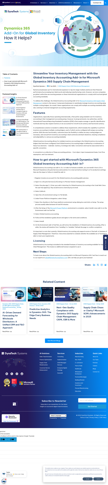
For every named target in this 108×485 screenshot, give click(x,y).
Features (7, 78)
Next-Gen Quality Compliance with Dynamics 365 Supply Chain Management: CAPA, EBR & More (67, 294)
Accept (87, 478)
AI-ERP (5, 305)
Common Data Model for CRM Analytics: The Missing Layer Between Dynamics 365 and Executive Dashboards (9, 122)
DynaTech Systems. (87, 415)
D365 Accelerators (64, 3)
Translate (63, 418)
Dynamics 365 (7, 304)
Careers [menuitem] (95, 365)
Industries (52, 3)
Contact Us (97, 3)
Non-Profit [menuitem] (78, 359)
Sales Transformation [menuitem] (46, 356)
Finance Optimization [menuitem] (46, 359)
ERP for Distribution (14, 305)
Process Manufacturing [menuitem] (81, 388)
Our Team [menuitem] (95, 359)
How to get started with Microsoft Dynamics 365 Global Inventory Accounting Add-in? (15, 83)
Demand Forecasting (9, 307)
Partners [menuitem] (95, 362)
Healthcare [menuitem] (78, 369)
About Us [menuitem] (95, 356)
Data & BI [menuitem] (60, 373)
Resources (77, 3)
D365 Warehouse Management (80, 86)
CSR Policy (103, 417)
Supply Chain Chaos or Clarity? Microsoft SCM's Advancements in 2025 (94, 294)
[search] (105, 3)
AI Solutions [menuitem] (44, 353)
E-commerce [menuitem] (79, 362)
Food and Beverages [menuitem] (81, 377)
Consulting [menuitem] (60, 356)
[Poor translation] (12, 439)
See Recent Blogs (54, 341)
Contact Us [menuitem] (96, 372)
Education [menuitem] (78, 391)
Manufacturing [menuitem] (79, 356)
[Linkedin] (6, 374)
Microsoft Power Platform (58, 208)
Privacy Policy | (95, 417)
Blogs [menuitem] (94, 369)
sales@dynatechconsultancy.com (56, 257)
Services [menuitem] (61, 353)
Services (43, 3)
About (85, 3)
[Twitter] (12, 374)
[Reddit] (22, 374)
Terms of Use (84, 417)
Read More (6, 331)
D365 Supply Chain (64, 86)
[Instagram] (17, 374)
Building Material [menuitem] (79, 380)
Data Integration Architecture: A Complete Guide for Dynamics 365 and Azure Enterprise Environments (9, 110)
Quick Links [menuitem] (97, 353)
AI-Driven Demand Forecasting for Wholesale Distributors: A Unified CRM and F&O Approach (9, 100)
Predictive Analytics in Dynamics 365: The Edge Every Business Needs (40, 294)
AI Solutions (33, 3)
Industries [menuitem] (79, 353)
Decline (98, 478)
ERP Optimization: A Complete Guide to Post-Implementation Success (9, 132)
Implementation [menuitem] (61, 359)
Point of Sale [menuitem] (78, 365)
